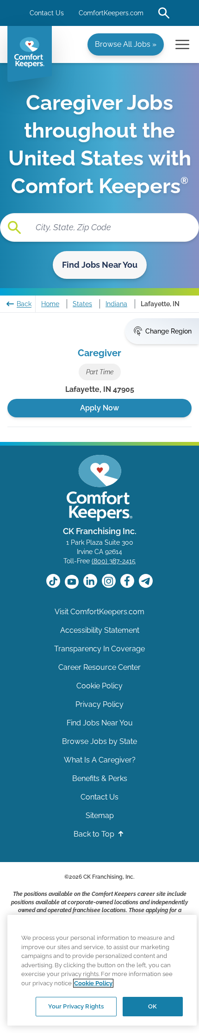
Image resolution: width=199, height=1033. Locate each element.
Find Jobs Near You (99, 265)
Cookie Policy (99, 685)
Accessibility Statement (99, 630)
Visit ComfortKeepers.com (99, 611)
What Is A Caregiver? (100, 760)
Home (50, 304)
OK (152, 1006)
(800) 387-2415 (114, 561)
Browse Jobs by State (99, 741)
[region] (102, 970)
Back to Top (95, 834)
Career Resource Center (99, 667)
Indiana (116, 304)
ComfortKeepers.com (111, 13)
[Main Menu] (182, 44)
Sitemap (100, 815)
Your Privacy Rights (76, 1006)
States (82, 304)
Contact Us (47, 13)
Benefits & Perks (99, 778)
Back (24, 304)
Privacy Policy (99, 704)
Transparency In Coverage (99, 648)
